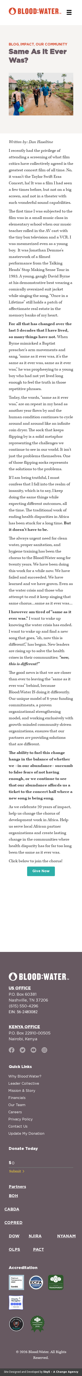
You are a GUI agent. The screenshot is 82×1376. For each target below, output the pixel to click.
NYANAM (66, 1236)
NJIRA (35, 1236)
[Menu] (69, 12)
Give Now (41, 871)
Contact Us (18, 1126)
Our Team (16, 1105)
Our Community (51, 44)
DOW (14, 1236)
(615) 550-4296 (23, 1006)
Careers (15, 1112)
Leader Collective (23, 1083)
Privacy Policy (20, 1119)
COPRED (13, 1223)
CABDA (11, 1209)
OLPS (14, 1250)
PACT (38, 1250)
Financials (17, 1098)
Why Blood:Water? (24, 1076)
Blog (14, 44)
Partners (17, 1187)
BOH (13, 1196)
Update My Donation (26, 1133)
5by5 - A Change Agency (60, 1372)
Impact (27, 44)
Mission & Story (21, 1090)
